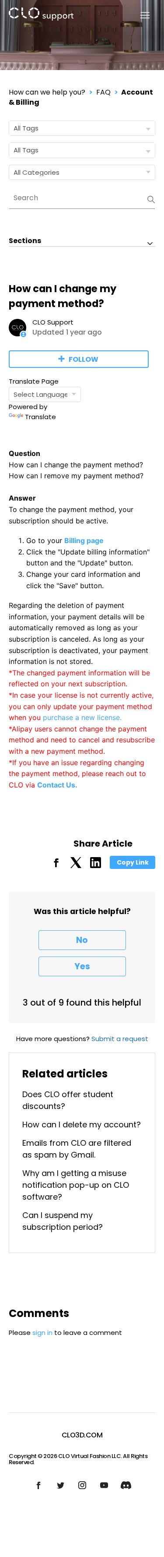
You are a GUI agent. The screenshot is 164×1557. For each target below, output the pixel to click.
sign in (42, 1332)
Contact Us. (57, 784)
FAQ (103, 92)
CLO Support (52, 322)
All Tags (26, 128)
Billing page (84, 540)
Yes (82, 966)
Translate (40, 416)
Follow (83, 359)
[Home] (41, 15)
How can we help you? (47, 92)
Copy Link (133, 862)
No (82, 940)
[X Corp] (75, 865)
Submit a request (119, 1038)
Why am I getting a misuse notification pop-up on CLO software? (75, 1185)
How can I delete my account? (81, 1124)
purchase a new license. (82, 717)
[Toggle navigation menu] (139, 15)
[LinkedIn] (95, 865)
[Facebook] (56, 865)
